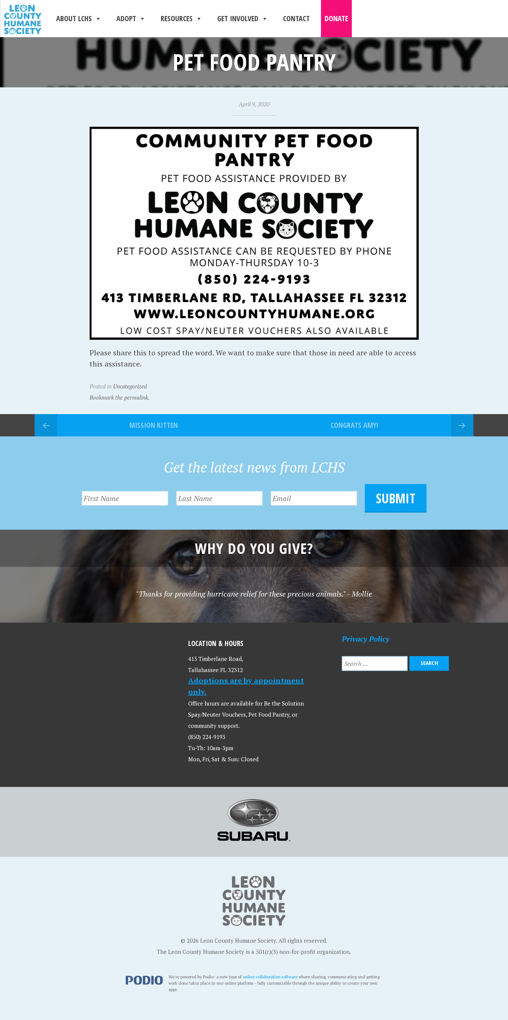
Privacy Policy (365, 639)
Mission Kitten (153, 425)
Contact (296, 18)
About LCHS (74, 18)
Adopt (126, 18)
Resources (177, 18)
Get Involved (237, 18)
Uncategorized (130, 386)
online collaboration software (270, 976)
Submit (395, 498)
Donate (336, 18)
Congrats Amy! (354, 425)
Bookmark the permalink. (119, 397)
